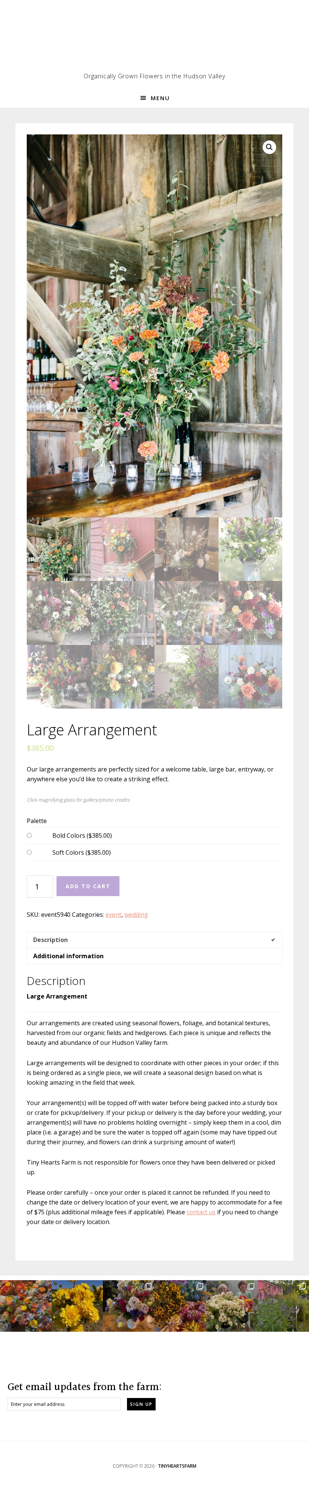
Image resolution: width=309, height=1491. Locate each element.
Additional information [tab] (68, 956)
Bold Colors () (82, 835)
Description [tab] (50, 940)
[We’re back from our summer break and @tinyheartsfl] (232, 1306)
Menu (160, 98)
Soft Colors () (81, 852)
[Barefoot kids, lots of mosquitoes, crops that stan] (180, 1306)
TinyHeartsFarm (177, 1466)
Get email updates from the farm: (85, 1387)
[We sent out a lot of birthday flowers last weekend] (128, 1306)
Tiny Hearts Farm (154, 40)
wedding (136, 914)
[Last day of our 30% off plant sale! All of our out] (283, 1306)
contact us (201, 1212)
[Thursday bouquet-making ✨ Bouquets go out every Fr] (26, 1306)
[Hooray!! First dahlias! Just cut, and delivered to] (77, 1306)
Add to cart (88, 886)
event (113, 914)
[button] (269, 147)
